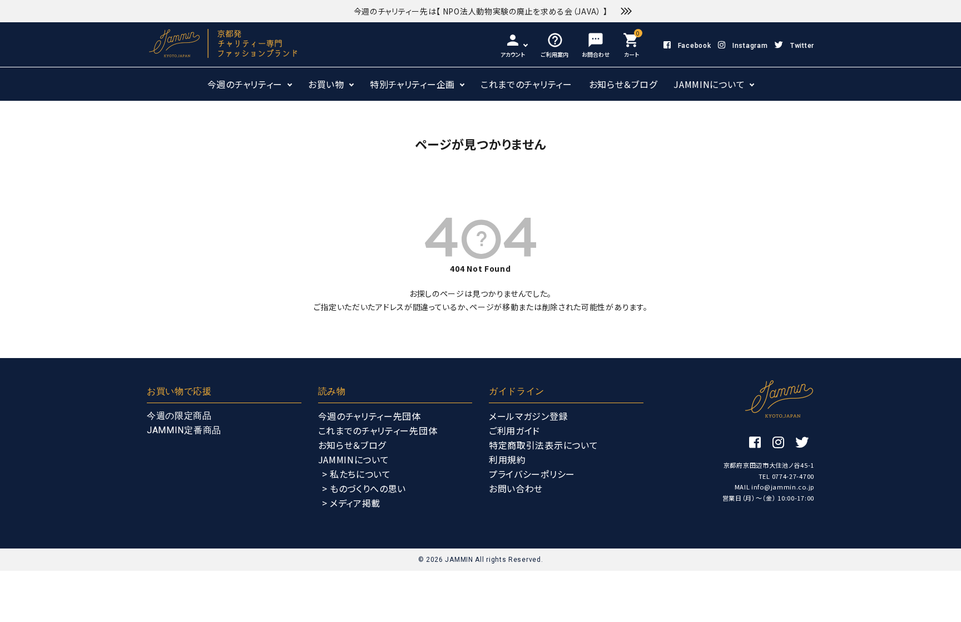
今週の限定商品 (179, 415)
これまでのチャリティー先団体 (378, 430)
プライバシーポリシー (532, 474)
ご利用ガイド (514, 430)
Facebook (694, 46)
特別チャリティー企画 (412, 84)
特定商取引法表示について (543, 445)
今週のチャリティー (245, 84)
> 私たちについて (356, 474)
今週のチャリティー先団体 (369, 416)
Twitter (802, 46)
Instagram (749, 46)
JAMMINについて (709, 84)
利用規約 (507, 459)
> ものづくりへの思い (364, 488)
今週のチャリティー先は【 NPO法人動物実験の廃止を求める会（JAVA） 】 (481, 11)
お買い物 (326, 84)
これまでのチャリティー (526, 84)
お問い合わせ (516, 488)
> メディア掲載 (351, 503)
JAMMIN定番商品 (184, 430)
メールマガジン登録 (528, 416)
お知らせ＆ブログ (623, 84)
